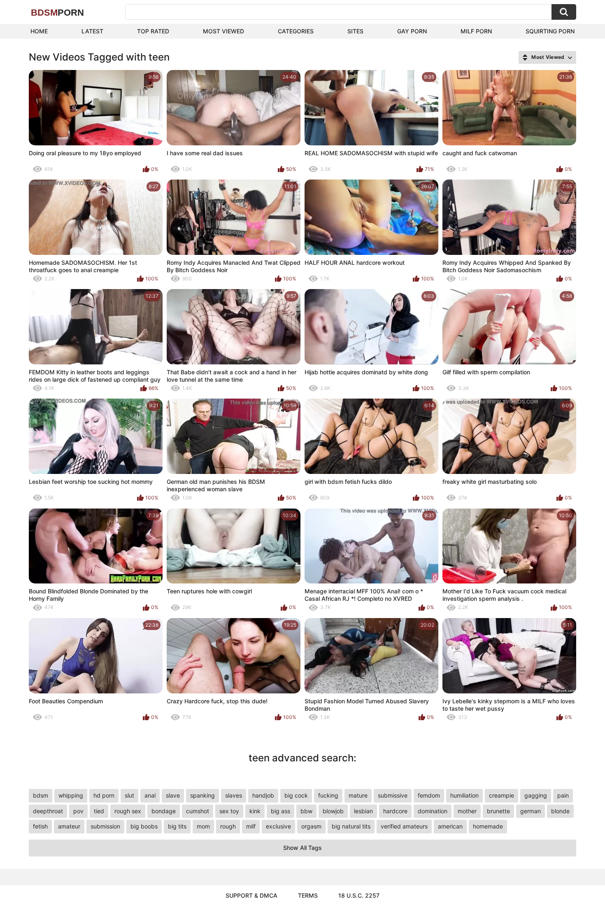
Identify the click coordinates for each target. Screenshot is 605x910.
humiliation (464, 795)
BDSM (57, 12)
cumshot (197, 810)
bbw (306, 810)
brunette (498, 810)
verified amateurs (404, 826)
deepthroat (48, 810)
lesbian (363, 810)
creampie (501, 795)
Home (39, 31)
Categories (296, 31)
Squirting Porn (550, 31)
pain (563, 795)
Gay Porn (412, 31)
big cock (296, 795)
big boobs (144, 826)
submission (105, 826)
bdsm (40, 795)
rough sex (127, 810)
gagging (535, 795)
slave (173, 795)
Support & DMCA (251, 895)
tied (99, 810)
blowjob (333, 810)
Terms (308, 895)
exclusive (278, 826)
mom (203, 826)
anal (150, 795)
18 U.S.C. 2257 (358, 895)
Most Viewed (223, 31)
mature (358, 795)
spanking (202, 795)
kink (255, 810)
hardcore (395, 810)
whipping (70, 795)
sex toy (229, 810)
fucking (328, 795)
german (530, 810)
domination (432, 810)
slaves (233, 795)
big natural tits (351, 826)
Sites (355, 31)
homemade (488, 826)
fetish (40, 826)
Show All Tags (302, 847)
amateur (69, 826)
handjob (263, 795)
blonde (560, 810)
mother (467, 810)
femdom (429, 795)
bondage (163, 810)
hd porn (103, 795)
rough (228, 826)
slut (129, 795)
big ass (280, 810)
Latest (92, 31)
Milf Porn (476, 31)
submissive (392, 795)
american (450, 826)
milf (251, 826)
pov (78, 810)
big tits (177, 826)
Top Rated (153, 31)
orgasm (311, 826)
